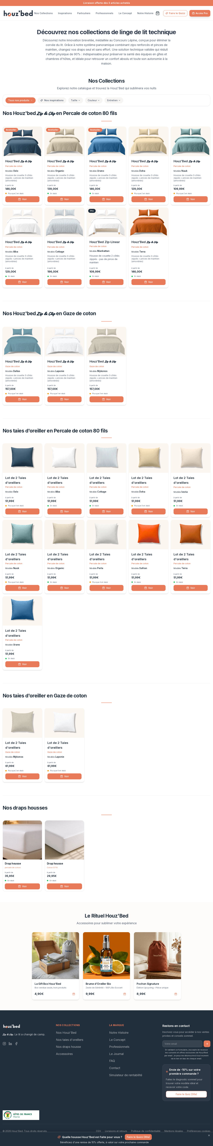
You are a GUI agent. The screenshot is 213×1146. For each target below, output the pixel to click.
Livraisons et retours (116, 1131)
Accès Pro (202, 13)
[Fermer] (209, 1135)
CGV (98, 1131)
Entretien (112, 100)
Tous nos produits (18, 100)
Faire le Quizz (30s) (138, 1137)
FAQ (112, 1061)
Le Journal (116, 1054)
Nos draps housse (68, 1046)
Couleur (92, 100)
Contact (114, 1068)
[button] (31, 100)
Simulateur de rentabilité (125, 1075)
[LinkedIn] (10, 1043)
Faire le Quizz (177, 13)
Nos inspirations (54, 100)
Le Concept (125, 13)
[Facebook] (16, 1043)
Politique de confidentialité (145, 1131)
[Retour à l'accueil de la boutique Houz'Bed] (18, 13)
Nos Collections (43, 13)
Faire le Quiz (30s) (186, 1094)
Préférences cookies (198, 1131)
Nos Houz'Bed (66, 1032)
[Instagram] (4, 1043)
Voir (24, 199)
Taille (74, 100)
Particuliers (83, 13)
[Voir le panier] (157, 13)
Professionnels (104, 13)
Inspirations (65, 13)
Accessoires (64, 1054)
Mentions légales (173, 1131)
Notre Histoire (145, 13)
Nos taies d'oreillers (69, 1039)
